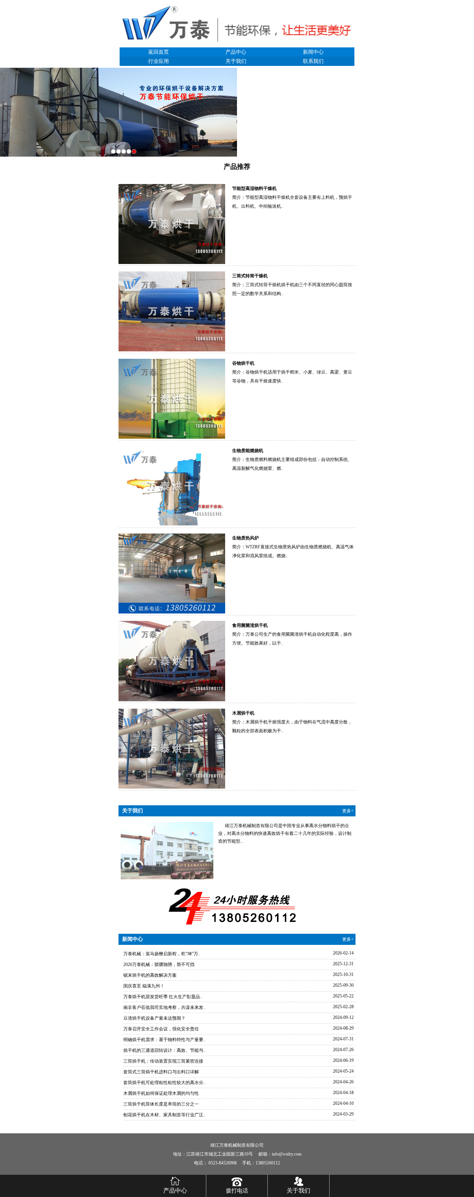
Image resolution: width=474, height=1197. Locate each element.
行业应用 (158, 61)
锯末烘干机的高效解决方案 (150, 975)
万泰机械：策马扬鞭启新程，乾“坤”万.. (161, 953)
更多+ (348, 810)
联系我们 (313, 61)
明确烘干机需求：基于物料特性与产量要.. (164, 1039)
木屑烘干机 (243, 713)
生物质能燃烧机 (247, 450)
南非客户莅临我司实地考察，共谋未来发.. (164, 1007)
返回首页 (158, 52)
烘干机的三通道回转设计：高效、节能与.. (164, 1050)
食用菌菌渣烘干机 (250, 625)
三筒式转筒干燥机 (250, 275)
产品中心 (236, 52)
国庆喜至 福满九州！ (143, 986)
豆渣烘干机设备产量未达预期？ (154, 1018)
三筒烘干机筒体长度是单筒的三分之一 (161, 1104)
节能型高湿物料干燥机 (254, 188)
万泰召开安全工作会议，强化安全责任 (161, 1029)
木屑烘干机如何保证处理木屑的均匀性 (161, 1093)
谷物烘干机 (243, 363)
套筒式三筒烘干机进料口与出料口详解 (161, 1071)
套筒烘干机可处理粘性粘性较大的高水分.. (164, 1082)
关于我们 (236, 61)
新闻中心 (313, 52)
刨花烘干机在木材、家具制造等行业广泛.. (164, 1114)
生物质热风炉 (245, 538)
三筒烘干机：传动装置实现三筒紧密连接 (163, 1061)
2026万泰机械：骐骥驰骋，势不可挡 (158, 964)
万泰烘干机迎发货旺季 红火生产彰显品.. (162, 996)
